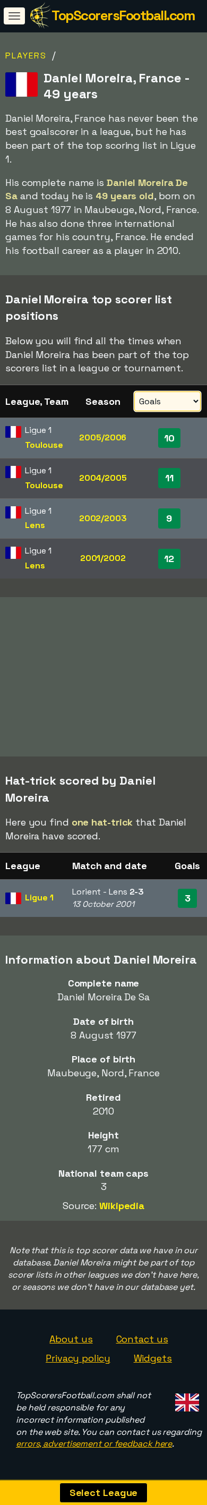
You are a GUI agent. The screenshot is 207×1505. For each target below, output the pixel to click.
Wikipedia (121, 1206)
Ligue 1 (39, 897)
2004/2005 (103, 477)
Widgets (153, 1358)
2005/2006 (102, 437)
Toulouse (44, 444)
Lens (35, 525)
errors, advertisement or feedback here (94, 1443)
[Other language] (185, 1399)
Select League (104, 1492)
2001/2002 (103, 558)
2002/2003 (103, 518)
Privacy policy (78, 1358)
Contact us (142, 1339)
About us (70, 1339)
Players (26, 55)
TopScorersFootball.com (122, 15)
